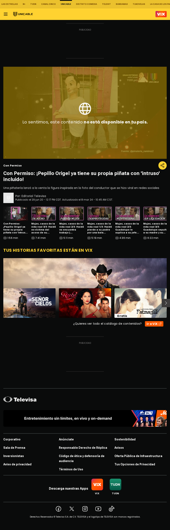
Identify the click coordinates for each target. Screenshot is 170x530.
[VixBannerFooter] (85, 418)
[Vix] (161, 14)
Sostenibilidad (125, 439)
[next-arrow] (166, 303)
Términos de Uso (71, 469)
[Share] (162, 165)
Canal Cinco (48, 4)
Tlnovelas (139, 4)
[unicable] (23, 14)
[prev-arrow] (0, 303)
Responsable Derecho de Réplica (83, 447)
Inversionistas (13, 456)
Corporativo (12, 439)
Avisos (119, 447)
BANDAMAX (122, 4)
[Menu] (5, 14)
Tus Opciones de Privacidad (134, 464)
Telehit (106, 4)
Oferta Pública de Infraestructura (138, 456)
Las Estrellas (9, 4)
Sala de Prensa (14, 447)
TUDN (33, 4)
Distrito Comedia (86, 4)
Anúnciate (66, 439)
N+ (24, 4)
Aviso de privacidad (17, 464)
